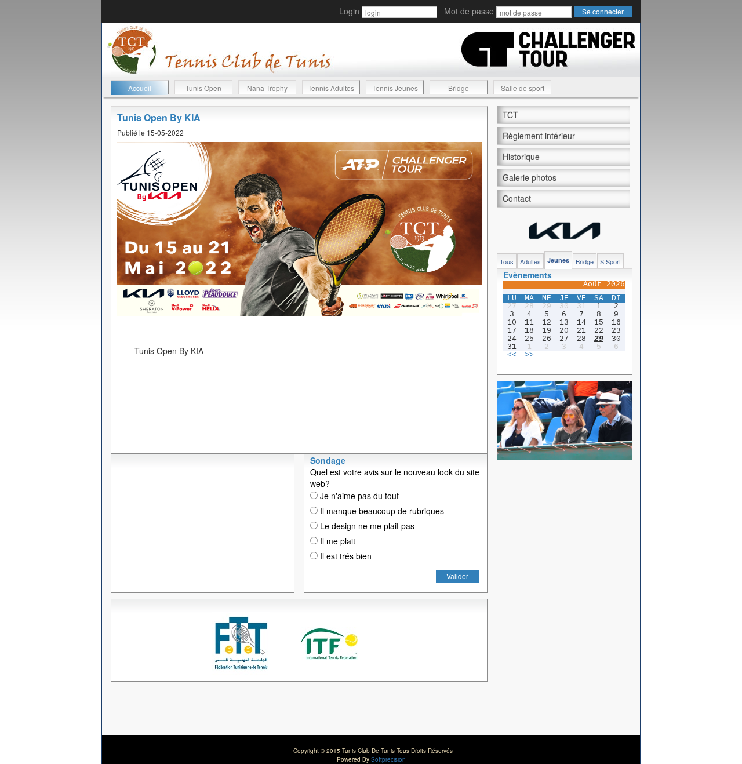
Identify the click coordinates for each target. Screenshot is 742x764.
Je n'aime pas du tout (358, 495)
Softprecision (388, 759)
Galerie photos (529, 177)
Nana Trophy (267, 88)
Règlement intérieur (539, 135)
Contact (517, 198)
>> (529, 355)
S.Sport (610, 261)
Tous (507, 261)
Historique (521, 156)
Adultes (530, 261)
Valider (457, 576)
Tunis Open (203, 88)
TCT (510, 115)
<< (512, 355)
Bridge (458, 88)
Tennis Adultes (331, 88)
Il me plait (336, 541)
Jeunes (558, 260)
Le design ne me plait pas (366, 526)
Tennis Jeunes (395, 88)
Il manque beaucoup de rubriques (381, 510)
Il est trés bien (345, 556)
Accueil (139, 88)
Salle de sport (522, 88)
